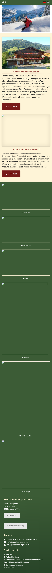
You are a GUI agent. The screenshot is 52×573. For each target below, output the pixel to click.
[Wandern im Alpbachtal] (26, 196)
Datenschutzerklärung (16, 526)
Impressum (12, 515)
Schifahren (27, 245)
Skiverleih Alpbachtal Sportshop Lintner (22, 559)
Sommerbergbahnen (14, 565)
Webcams (9, 567)
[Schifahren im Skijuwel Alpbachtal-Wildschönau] (26, 229)
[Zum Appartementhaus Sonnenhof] (26, 130)
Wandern (27, 212)
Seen (27, 278)
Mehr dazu (12, 106)
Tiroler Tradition (27, 436)
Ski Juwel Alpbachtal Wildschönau (23, 560)
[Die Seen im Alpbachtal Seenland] (26, 262)
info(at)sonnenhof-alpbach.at (17, 544)
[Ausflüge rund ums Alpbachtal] (26, 464)
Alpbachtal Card (12, 557)
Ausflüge (27, 491)
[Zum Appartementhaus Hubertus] (26, 52)
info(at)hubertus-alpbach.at (17, 542)
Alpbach (27, 357)
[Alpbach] (25, 318)
